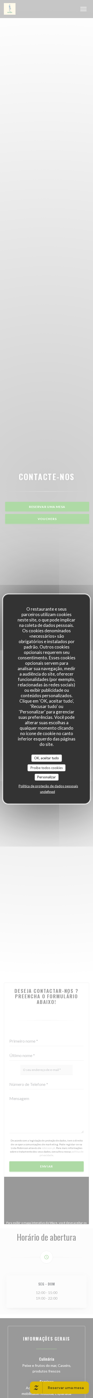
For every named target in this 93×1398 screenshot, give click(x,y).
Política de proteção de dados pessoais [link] (48, 786)
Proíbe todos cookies (46, 767)
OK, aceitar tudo (46, 758)
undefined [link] (47, 791)
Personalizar (46, 777)
